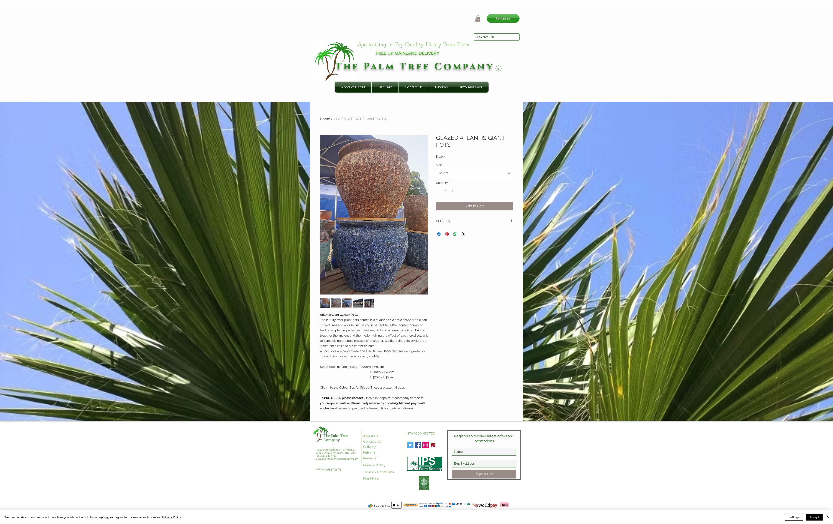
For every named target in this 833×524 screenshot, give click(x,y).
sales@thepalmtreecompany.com (392, 398)
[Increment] (452, 191)
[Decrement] (439, 191)
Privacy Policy (171, 517)
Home (325, 119)
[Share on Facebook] (438, 234)
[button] (477, 18)
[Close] (827, 517)
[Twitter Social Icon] (410, 445)
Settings (794, 517)
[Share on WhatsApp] (455, 234)
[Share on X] (463, 234)
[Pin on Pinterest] (447, 234)
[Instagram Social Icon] (425, 445)
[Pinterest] (433, 445)
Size (440, 165)
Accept (814, 517)
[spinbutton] (446, 191)
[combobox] (474, 173)
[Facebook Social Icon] (418, 445)
